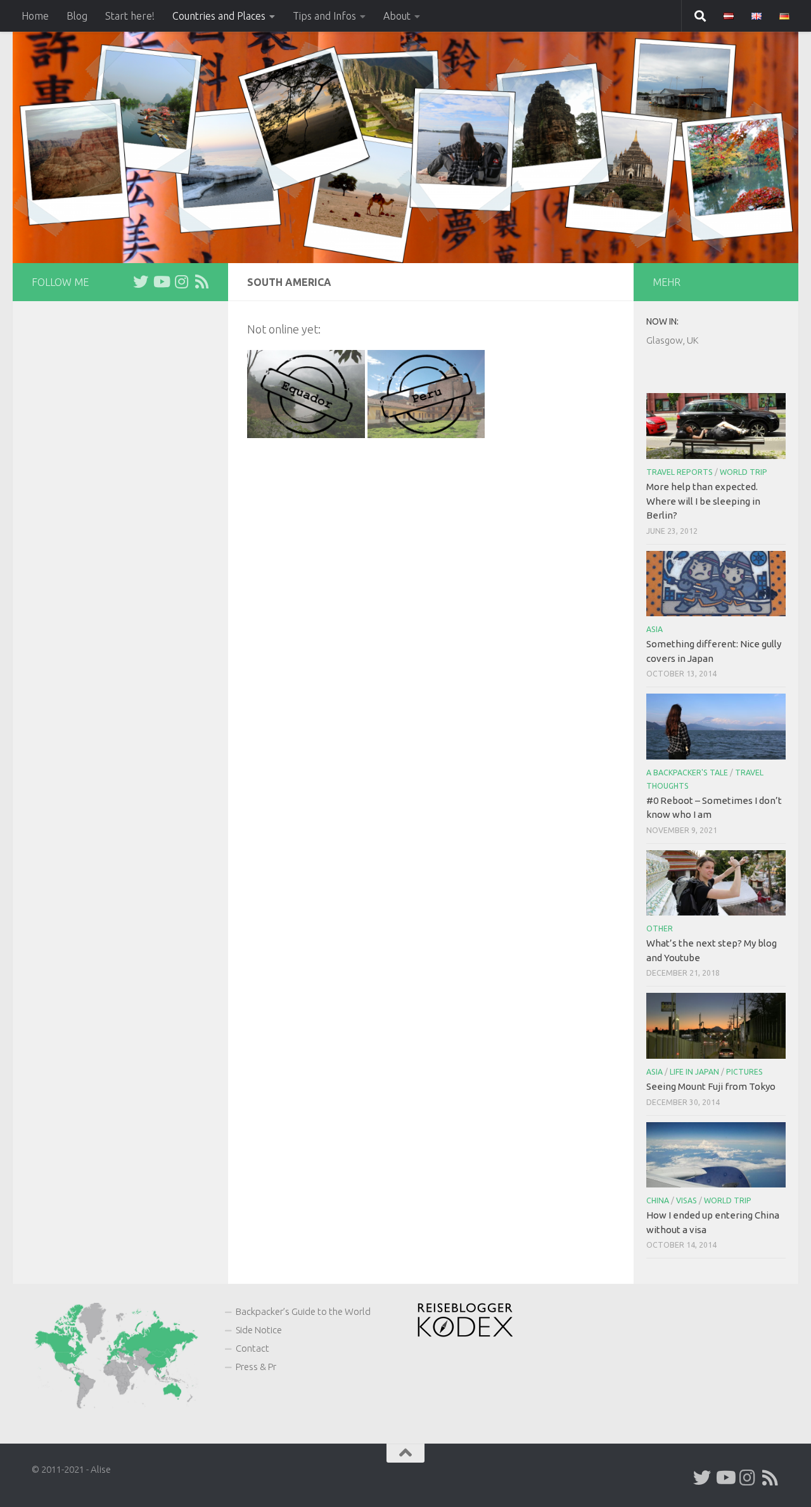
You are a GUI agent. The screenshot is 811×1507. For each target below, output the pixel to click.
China (657, 1200)
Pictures (744, 1072)
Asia (654, 629)
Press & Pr (256, 1366)
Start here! (130, 16)
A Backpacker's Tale (687, 772)
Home (35, 16)
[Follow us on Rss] (201, 281)
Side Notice (259, 1329)
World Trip (743, 472)
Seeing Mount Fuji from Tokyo (711, 1086)
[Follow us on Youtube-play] (161, 281)
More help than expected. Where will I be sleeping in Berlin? (703, 501)
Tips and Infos (324, 16)
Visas (686, 1200)
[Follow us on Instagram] (181, 281)
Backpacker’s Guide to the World (303, 1311)
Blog (77, 16)
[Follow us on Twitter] (140, 281)
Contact (252, 1348)
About (397, 16)
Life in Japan (694, 1072)
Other (659, 928)
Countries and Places (218, 16)
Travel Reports (679, 472)
